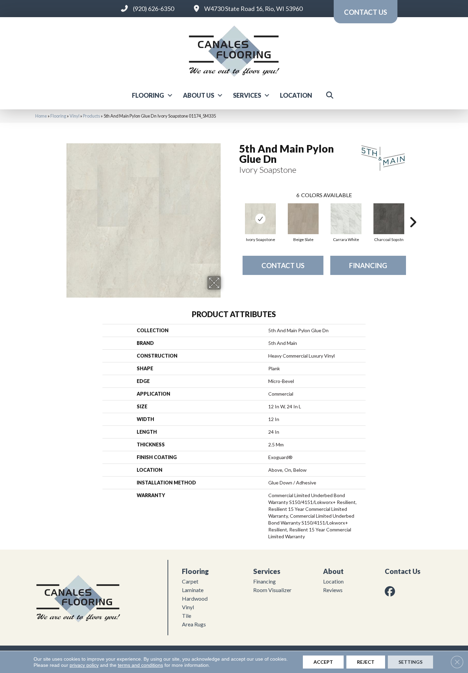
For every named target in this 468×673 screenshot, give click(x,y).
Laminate (193, 590)
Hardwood (195, 598)
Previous (236, 211)
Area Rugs (194, 624)
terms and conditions (140, 665)
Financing (368, 265)
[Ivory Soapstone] (260, 219)
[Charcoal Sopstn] (389, 219)
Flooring (148, 95)
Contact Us (283, 265)
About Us (198, 95)
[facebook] (391, 591)
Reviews (333, 590)
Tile (186, 615)
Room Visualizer (272, 590)
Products (91, 116)
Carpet (190, 581)
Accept (323, 662)
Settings (410, 662)
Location (296, 95)
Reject (365, 662)
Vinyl (74, 116)
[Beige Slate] (303, 219)
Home (41, 116)
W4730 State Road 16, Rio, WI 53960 (253, 8)
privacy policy (84, 665)
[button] (170, 95)
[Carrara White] (346, 219)
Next (413, 211)
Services (247, 95)
